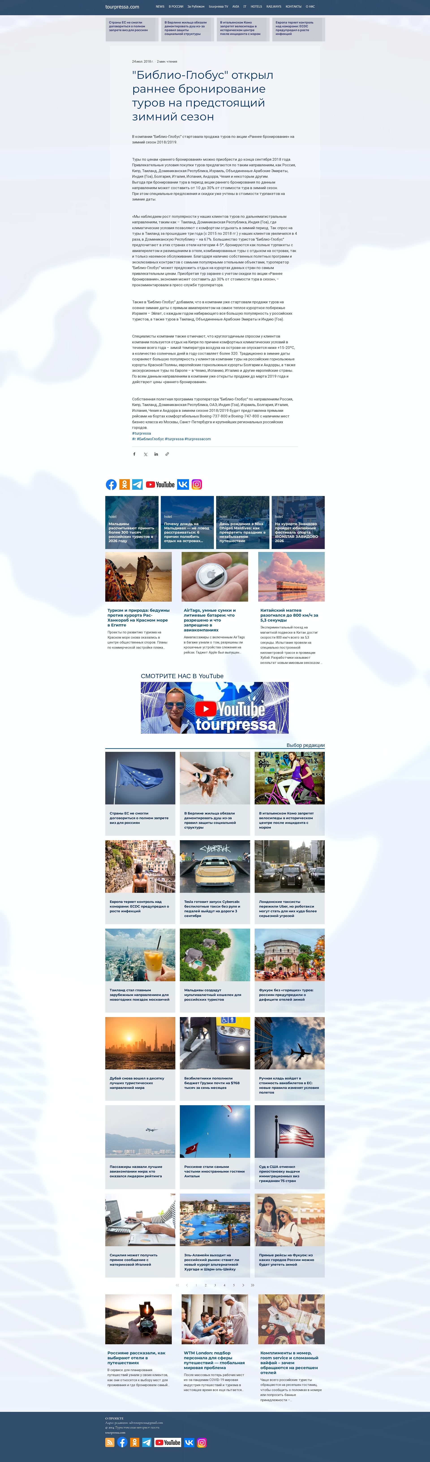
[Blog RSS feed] (109, 1442)
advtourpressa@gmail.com (146, 1423)
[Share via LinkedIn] (156, 454)
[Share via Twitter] (145, 454)
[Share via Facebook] (134, 454)
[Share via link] (167, 454)
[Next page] (243, 1285)
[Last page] (253, 1285)
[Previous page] (187, 1285)
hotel (112, 517)
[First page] (177, 1285)
